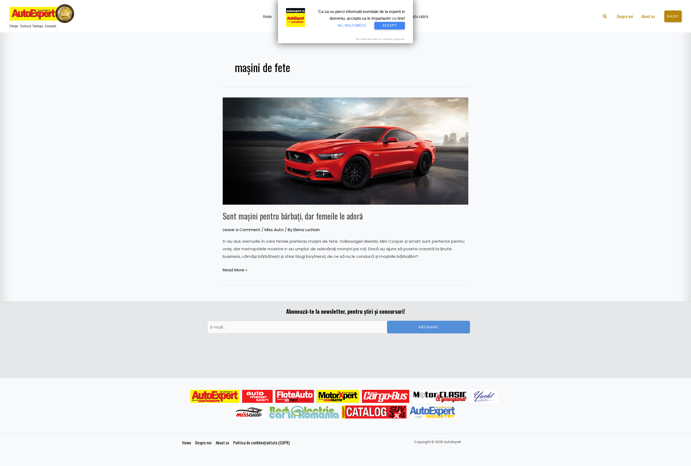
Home (186, 442)
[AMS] (257, 396)
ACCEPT (389, 25)
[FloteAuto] (294, 396)
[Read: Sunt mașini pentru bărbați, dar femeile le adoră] (345, 150)
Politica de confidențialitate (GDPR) (261, 442)
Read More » (235, 269)
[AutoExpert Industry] (432, 412)
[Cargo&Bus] (385, 396)
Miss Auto (274, 229)
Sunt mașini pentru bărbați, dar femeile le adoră (293, 216)
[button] (605, 17)
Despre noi (203, 442)
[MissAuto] (250, 412)
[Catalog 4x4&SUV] (374, 412)
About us (222, 442)
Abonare (428, 327)
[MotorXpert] (338, 396)
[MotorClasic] (440, 396)
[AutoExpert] (214, 396)
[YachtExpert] (484, 396)
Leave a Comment (241, 229)
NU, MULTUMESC (352, 25)
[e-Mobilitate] (304, 412)
